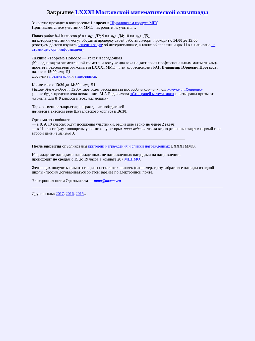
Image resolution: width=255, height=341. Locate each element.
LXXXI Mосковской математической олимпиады (141, 12)
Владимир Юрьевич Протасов (189, 67)
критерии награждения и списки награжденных (129, 146)
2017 (60, 193)
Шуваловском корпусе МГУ (133, 23)
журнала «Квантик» (185, 89)
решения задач (89, 45)
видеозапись (85, 76)
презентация (59, 76)
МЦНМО (132, 159)
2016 (70, 193)
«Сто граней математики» (152, 94)
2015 (80, 193)
